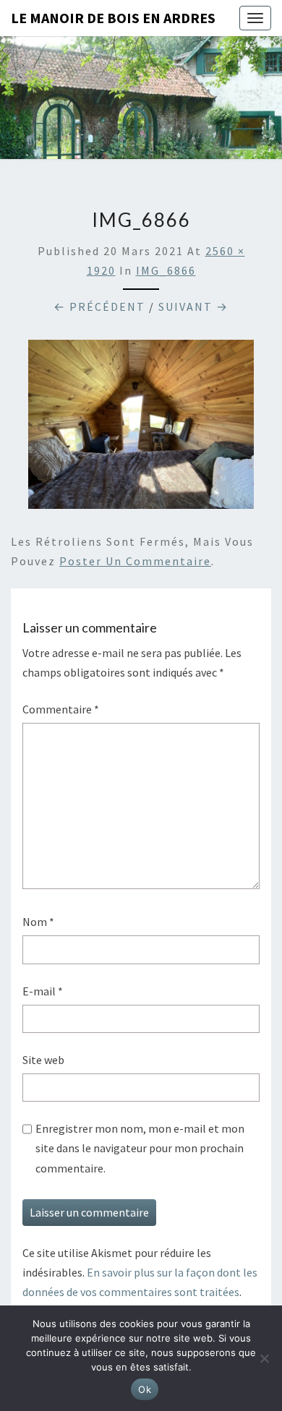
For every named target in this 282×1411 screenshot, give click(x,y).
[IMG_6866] (141, 428)
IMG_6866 (166, 270)
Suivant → (193, 306)
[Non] (264, 1358)
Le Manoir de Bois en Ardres (113, 18)
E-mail (42, 991)
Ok (144, 1389)
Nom (38, 921)
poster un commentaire (135, 561)
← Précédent (99, 306)
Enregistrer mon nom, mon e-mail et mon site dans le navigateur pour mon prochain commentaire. (139, 1148)
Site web (43, 1059)
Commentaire (60, 709)
